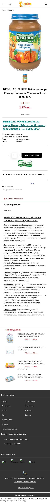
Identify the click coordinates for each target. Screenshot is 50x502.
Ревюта (7, 210)
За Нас (4, 410)
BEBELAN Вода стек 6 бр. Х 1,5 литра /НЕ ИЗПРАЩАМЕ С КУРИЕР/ (31, 335)
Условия (5, 424)
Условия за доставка (9, 429)
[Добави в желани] (46, 149)
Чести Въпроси (30, 401)
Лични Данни (7, 420)
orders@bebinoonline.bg (19, 439)
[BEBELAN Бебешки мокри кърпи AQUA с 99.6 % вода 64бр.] (10, 379)
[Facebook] (4, 448)
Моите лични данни (26, 488)
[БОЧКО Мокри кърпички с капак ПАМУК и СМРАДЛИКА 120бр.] (10, 365)
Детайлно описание (13, 198)
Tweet (32, 183)
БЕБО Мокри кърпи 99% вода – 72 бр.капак (31, 349)
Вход (3, 415)
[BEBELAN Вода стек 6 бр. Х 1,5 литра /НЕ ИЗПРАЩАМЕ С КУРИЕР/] (10, 338)
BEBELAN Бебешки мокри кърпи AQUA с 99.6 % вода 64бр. (29, 376)
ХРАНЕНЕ (11, 10)
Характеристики (12, 205)
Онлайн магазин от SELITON (25, 495)
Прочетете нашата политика (25, 482)
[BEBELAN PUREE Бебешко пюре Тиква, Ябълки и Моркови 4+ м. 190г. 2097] (25, 78)
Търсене (28, 415)
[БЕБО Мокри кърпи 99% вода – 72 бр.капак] (10, 352)
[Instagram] (9, 448)
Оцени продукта (7, 186)
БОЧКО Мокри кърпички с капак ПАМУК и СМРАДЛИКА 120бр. (30, 362)
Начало (3, 10)
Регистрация (29, 406)
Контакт (28, 410)
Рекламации (6, 406)
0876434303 (16, 444)
